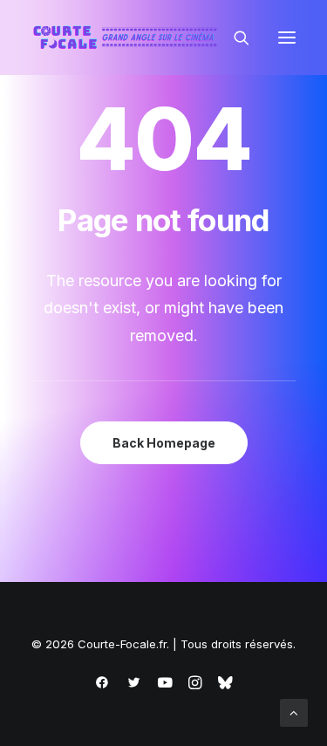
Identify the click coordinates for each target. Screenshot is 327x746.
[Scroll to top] (294, 711)
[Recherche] (233, 37)
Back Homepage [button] (163, 442)
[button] (287, 37)
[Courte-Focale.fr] (129, 37)
